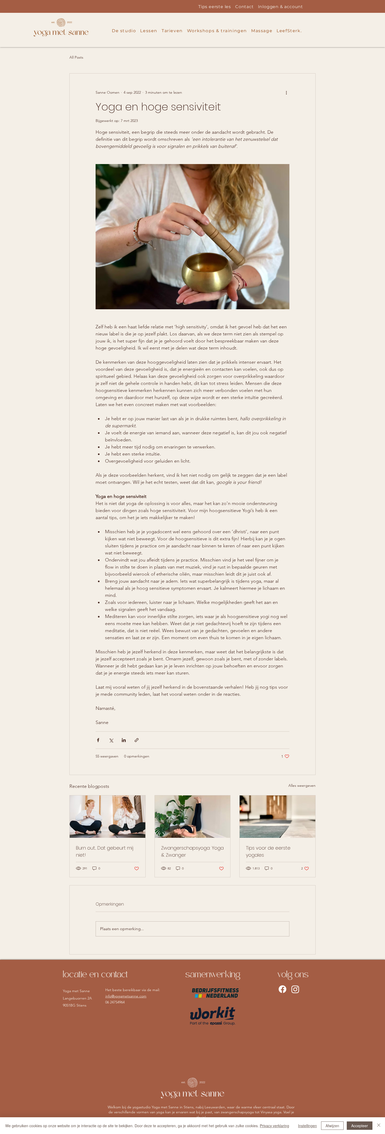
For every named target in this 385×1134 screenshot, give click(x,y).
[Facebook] (282, 989)
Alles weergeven (302, 785)
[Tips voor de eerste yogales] (277, 816)
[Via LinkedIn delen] (123, 740)
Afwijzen (332, 1125)
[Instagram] (295, 989)
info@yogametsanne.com (125, 996)
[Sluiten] (379, 1125)
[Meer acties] (286, 92)
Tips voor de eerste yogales (268, 851)
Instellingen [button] (307, 1125)
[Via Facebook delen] (98, 740)
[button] (124, 31)
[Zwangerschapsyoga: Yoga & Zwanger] (192, 816)
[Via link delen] (136, 740)
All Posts (76, 57)
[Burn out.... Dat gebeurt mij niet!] (107, 816)
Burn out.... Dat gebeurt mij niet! (104, 851)
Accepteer (359, 1125)
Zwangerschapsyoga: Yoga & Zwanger (192, 851)
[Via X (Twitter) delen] (110, 740)
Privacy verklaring (274, 1125)
